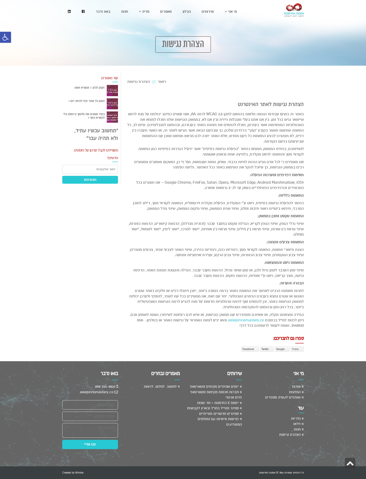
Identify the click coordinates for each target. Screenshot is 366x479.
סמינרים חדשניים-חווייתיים (219, 413)
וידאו (297, 424)
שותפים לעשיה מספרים (283, 397)
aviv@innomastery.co (246, 320)
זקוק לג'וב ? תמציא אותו (90, 87)
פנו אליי (90, 444)
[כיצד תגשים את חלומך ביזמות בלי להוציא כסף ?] (112, 117)
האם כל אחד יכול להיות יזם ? (86, 101)
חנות (297, 429)
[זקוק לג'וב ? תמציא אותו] (112, 90)
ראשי (162, 81)
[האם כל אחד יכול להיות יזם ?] (112, 104)
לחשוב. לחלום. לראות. (160, 386)
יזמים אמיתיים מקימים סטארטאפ (214, 386)
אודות (296, 386)
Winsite (79, 472)
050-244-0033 (105, 386)
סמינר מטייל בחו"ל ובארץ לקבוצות (213, 408)
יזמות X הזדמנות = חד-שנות (218, 403)
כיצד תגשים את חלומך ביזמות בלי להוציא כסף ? (84, 115)
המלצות (295, 392)
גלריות (296, 418)
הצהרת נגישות (290, 434)
